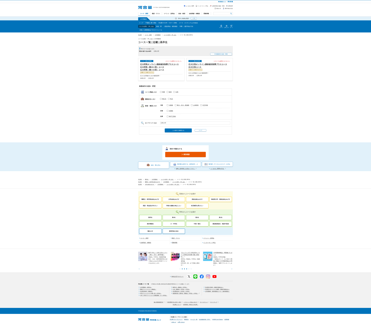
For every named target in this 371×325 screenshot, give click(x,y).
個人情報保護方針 (158, 302)
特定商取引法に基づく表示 (174, 302)
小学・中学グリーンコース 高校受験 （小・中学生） (153, 295)
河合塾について (177, 304)
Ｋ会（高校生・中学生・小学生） (181, 289)
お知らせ (173, 322)
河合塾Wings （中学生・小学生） (181, 291)
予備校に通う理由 (150, 23)
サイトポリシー (204, 302)
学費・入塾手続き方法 (186, 26)
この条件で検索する (178, 130)
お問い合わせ (181, 322)
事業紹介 (186, 319)
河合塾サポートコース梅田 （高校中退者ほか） (217, 289)
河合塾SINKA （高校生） (146, 291)
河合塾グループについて (176, 319)
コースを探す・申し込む (146, 26)
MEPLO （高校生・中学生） (180, 287)
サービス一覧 (193, 319)
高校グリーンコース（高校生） (148, 289)
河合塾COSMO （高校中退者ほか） (214, 287)
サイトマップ (213, 302)
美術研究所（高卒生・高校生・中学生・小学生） (185, 293)
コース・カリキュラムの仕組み (188, 23)
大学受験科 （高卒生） (146, 287)
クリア (200, 130)
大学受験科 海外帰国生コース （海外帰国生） (217, 291)
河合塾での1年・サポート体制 (167, 23)
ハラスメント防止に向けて (190, 302)
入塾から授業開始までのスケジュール (150, 30)
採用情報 (226, 319)
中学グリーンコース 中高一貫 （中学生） (151, 293)
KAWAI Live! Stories (217, 319)
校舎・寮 (159, 26)
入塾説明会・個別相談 (170, 26)
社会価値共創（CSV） (205, 319)
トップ (141, 23)
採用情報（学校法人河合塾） (190, 304)
